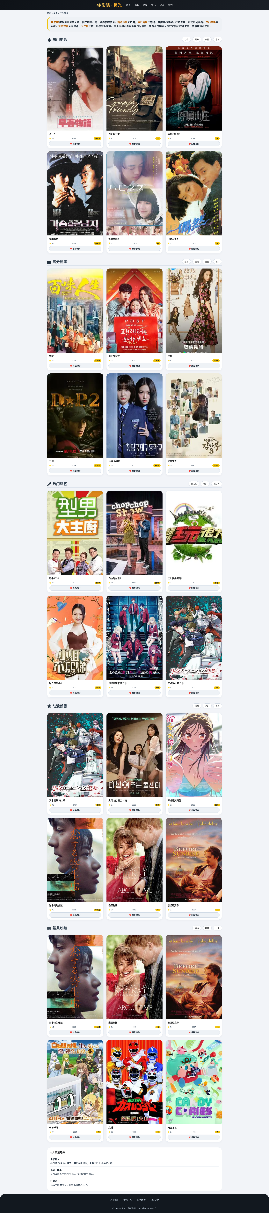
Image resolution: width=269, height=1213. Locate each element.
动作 (186, 39)
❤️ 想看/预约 (75, 144)
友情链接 (141, 1199)
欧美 (207, 928)
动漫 (162, 4)
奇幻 (207, 706)
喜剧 (218, 39)
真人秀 (194, 483)
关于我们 (114, 1199)
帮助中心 (127, 1199)
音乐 (205, 483)
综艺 (153, 4)
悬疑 (186, 261)
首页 (128, 4)
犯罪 (218, 261)
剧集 (145, 4)
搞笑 (218, 706)
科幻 (197, 39)
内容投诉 (154, 1199)
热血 (197, 706)
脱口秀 (217, 483)
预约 (170, 4)
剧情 (207, 39)
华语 (197, 928)
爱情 (197, 261)
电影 (136, 4)
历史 (207, 261)
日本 (218, 928)
